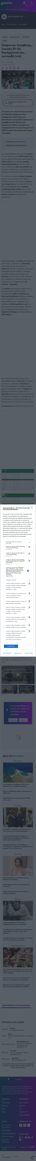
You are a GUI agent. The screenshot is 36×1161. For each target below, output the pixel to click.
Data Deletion (7, 653)
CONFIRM (10, 646)
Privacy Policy (29, 653)
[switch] (28, 547)
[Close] (32, 508)
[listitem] (18, 542)
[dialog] (18, 580)
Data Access (18, 653)
